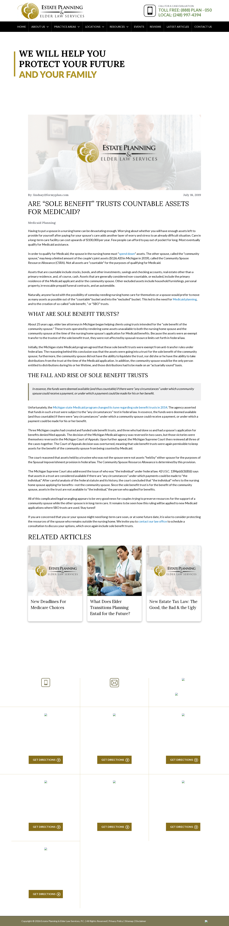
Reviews (155, 26)
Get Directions (44, 759)
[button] (47, 26)
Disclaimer (140, 921)
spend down (127, 253)
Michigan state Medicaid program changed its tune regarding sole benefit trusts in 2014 (110, 407)
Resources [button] (117, 26)
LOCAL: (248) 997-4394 (179, 14)
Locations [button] (92, 26)
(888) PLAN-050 (41, 691)
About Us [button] (38, 26)
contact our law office (152, 521)
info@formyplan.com (114, 691)
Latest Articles (178, 26)
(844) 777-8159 (46, 699)
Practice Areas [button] (65, 26)
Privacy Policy (116, 921)
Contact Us (203, 26)
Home (21, 26)
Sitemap (129, 921)
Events (139, 26)
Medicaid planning (185, 299)
